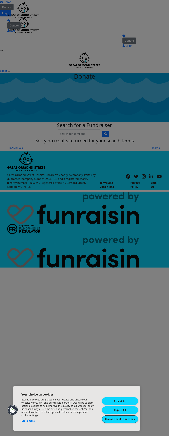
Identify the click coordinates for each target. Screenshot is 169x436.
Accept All (120, 401)
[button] (12, 410)
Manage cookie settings (120, 419)
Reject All (120, 409)
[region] (76, 408)
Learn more (28, 420)
